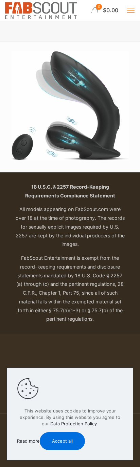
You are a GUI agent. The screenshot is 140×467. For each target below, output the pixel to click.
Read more (28, 441)
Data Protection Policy (73, 423)
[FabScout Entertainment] (41, 10)
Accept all (62, 441)
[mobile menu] (131, 10)
